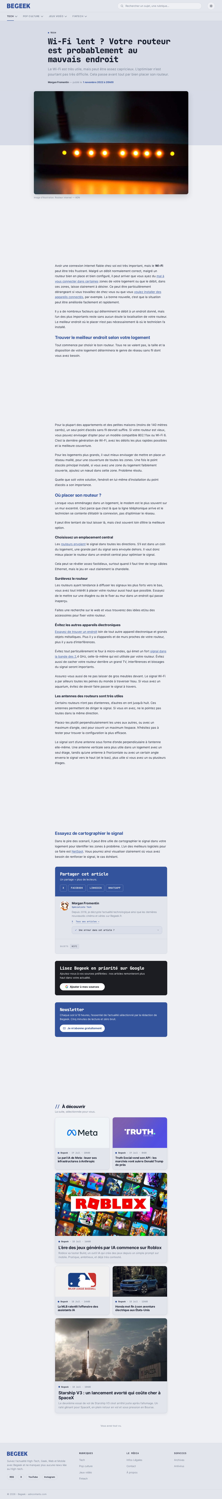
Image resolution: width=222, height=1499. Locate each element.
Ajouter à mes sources (84, 986)
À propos (132, 1472)
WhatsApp (114, 887)
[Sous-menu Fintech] (86, 16)
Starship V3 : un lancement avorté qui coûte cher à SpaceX (109, 1395)
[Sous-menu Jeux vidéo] (66, 16)
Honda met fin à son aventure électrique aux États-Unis (135, 1308)
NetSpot (77, 851)
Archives (179, 1459)
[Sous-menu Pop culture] (42, 16)
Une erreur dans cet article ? (96, 930)
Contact (131, 1466)
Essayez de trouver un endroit (76, 631)
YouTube (33, 1477)
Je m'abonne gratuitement (84, 1028)
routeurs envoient (73, 544)
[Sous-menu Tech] (16, 16)
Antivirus (179, 1466)
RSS (12, 1477)
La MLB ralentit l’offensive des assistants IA (78, 1308)
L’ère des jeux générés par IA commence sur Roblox (110, 1247)
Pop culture (31, 16)
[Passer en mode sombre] (211, 6)
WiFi (74, 946)
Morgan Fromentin (58, 82)
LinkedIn (96, 887)
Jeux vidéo (56, 16)
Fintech (77, 16)
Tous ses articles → (87, 921)
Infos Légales (134, 1459)
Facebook (77, 887)
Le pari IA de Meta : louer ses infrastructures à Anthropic (77, 1159)
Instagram (49, 1477)
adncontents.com (37, 1494)
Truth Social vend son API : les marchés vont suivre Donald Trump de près (139, 1161)
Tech (10, 16)
